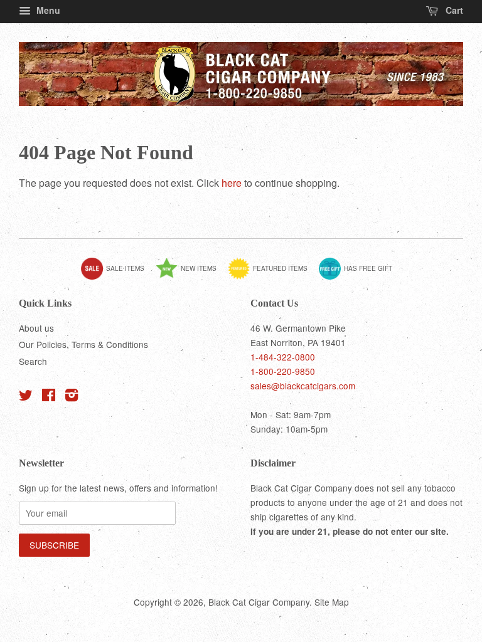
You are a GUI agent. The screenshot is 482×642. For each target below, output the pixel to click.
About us (36, 328)
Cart (453, 10)
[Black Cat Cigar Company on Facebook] (48, 397)
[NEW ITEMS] (191, 277)
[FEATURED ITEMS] (272, 277)
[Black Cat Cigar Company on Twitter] (26, 397)
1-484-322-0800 (282, 356)
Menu (47, 10)
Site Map (331, 602)
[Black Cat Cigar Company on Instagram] (71, 397)
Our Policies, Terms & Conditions (83, 344)
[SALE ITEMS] (117, 277)
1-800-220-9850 (282, 371)
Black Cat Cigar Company (258, 602)
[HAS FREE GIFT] (360, 277)
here (232, 183)
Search (33, 361)
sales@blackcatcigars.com (302, 385)
